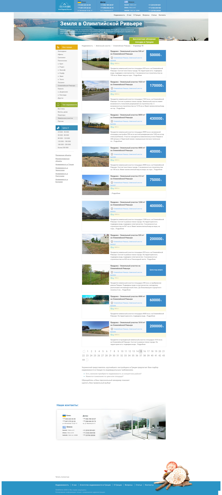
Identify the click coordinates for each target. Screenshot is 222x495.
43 (163, 355)
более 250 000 (63, 147)
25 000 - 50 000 (63, 132)
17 (148, 351)
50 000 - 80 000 (63, 135)
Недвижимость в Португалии (62, 174)
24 (91, 355)
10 (122, 351)
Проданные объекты (63, 155)
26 (98, 355)
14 (137, 351)
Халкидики (62, 51)
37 (140, 355)
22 (83, 355)
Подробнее (137, 75)
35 (133, 355)
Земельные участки (65, 118)
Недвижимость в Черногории (62, 169)
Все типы (61, 109)
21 (163, 351)
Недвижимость (119, 15)
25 (95, 355)
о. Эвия (60, 76)
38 (144, 355)
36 (137, 355)
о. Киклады (62, 95)
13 (133, 351)
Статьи (154, 15)
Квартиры (61, 115)
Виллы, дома (63, 112)
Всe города (67, 47)
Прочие (60, 121)
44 (83, 360)
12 (129, 351)
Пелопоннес (62, 61)
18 (152, 351)
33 (125, 355)
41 (156, 355)
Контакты (162, 15)
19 (156, 351)
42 (160, 355)
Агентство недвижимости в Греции (95, 485)
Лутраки (61, 82)
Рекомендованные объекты (62, 159)
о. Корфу (61, 73)
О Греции (137, 15)
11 (126, 351)
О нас (129, 15)
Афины (60, 54)
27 (102, 355)
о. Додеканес (63, 92)
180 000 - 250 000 (64, 144)
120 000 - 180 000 (64, 141)
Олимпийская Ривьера (66, 85)
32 (121, 355)
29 (110, 355)
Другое (60, 98)
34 (129, 355)
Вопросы (146, 15)
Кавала (60, 89)
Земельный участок (103, 45)
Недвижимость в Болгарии (62, 180)
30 (114, 355)
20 (160, 351)
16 (144, 351)
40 (152, 355)
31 (118, 355)
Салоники (61, 57)
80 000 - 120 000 (64, 138)
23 (87, 355)
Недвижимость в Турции (65, 164)
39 (148, 355)
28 (106, 355)
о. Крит (60, 64)
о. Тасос (61, 79)
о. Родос (61, 67)
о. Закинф (61, 70)
